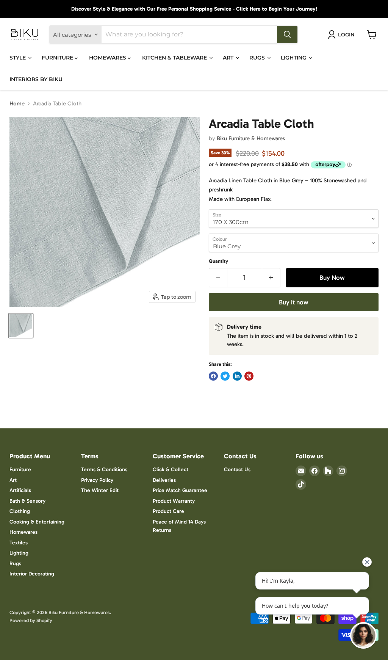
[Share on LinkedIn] (237, 376)
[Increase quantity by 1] (271, 277)
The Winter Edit (100, 490)
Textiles (18, 542)
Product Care (168, 511)
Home (17, 103)
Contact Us (237, 469)
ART (229, 57)
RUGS (257, 57)
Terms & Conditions (104, 469)
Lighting (18, 553)
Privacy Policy (97, 480)
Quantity (218, 261)
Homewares (23, 532)
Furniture (20, 469)
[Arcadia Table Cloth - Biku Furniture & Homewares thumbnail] (21, 326)
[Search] (287, 34)
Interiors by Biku (36, 79)
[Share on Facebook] (213, 376)
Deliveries (164, 480)
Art (13, 480)
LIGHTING (294, 57)
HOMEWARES (108, 57)
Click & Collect (170, 469)
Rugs (15, 563)
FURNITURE (58, 57)
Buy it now (293, 302)
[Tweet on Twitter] (225, 376)
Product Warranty (174, 501)
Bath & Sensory (27, 501)
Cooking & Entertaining (36, 522)
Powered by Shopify (30, 620)
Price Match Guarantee (180, 490)
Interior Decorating (31, 574)
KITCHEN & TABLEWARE (175, 57)
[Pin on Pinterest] (248, 376)
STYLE (18, 57)
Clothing (19, 511)
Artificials (20, 490)
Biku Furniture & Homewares (251, 138)
